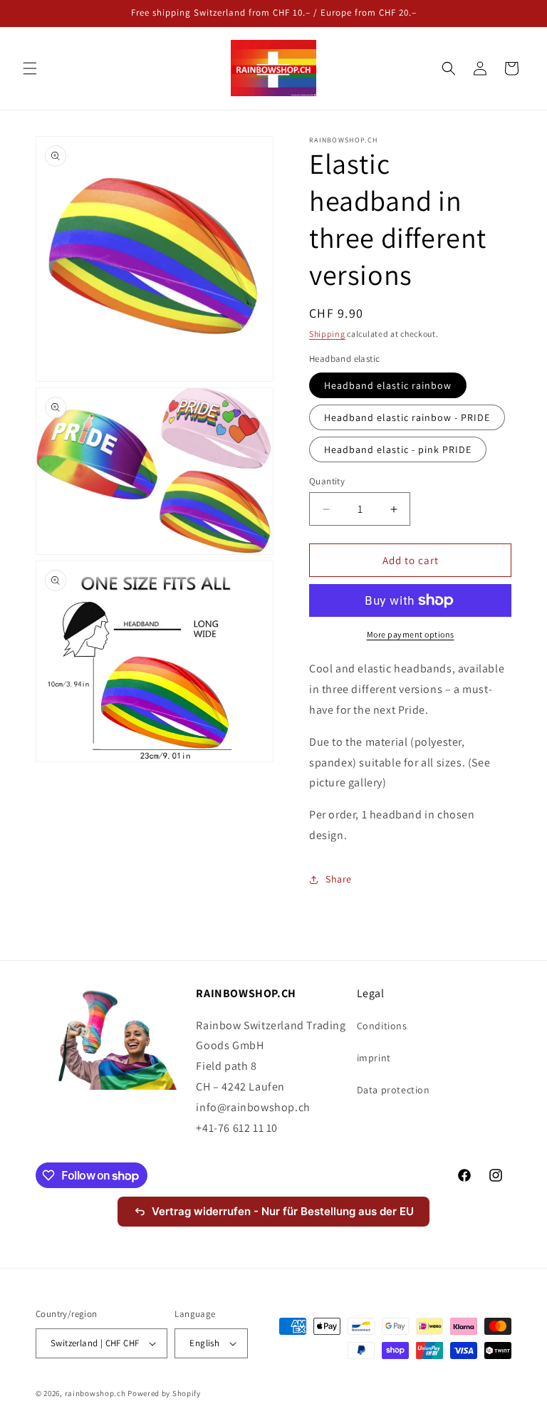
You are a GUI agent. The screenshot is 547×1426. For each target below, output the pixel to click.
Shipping (327, 333)
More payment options (410, 634)
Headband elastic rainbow (388, 385)
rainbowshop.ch (95, 1393)
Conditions (382, 1025)
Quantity (327, 481)
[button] (30, 68)
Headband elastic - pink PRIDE (398, 449)
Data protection (393, 1089)
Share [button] (338, 879)
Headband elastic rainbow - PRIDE (407, 417)
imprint (374, 1057)
